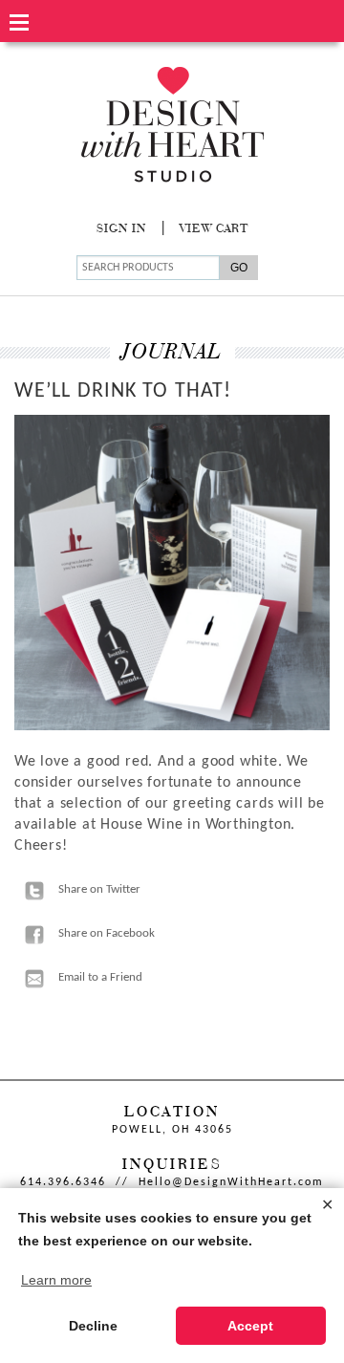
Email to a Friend (100, 977)
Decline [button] (93, 1325)
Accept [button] (250, 1325)
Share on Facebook (106, 933)
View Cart (214, 229)
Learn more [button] (56, 1279)
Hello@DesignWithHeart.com (231, 1182)
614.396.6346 (63, 1182)
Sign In (121, 229)
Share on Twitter (99, 889)
